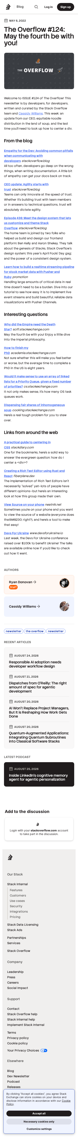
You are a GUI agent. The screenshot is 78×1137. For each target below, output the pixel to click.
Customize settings (39, 1128)
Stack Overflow (18, 951)
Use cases (17, 901)
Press (11, 977)
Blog (10, 1071)
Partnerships (16, 938)
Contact (13, 1009)
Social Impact (17, 988)
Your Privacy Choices (23, 1050)
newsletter (13, 631)
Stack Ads (14, 930)
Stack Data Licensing (22, 924)
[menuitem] (36, 7)
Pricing (15, 917)
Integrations (19, 911)
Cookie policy (17, 1043)
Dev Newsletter (18, 1076)
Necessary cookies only (39, 1121)
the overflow (35, 631)
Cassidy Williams (31, 113)
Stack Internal (17, 884)
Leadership (15, 972)
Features (16, 890)
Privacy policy (18, 1038)
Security (16, 906)
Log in (48, 7)
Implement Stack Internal (25, 1025)
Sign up (65, 7)
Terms (11, 1032)
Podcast (13, 1081)
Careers (13, 982)
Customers (18, 895)
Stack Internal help (21, 1019)
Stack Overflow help (22, 1014)
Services (13, 943)
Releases (13, 1087)
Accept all (39, 1113)
